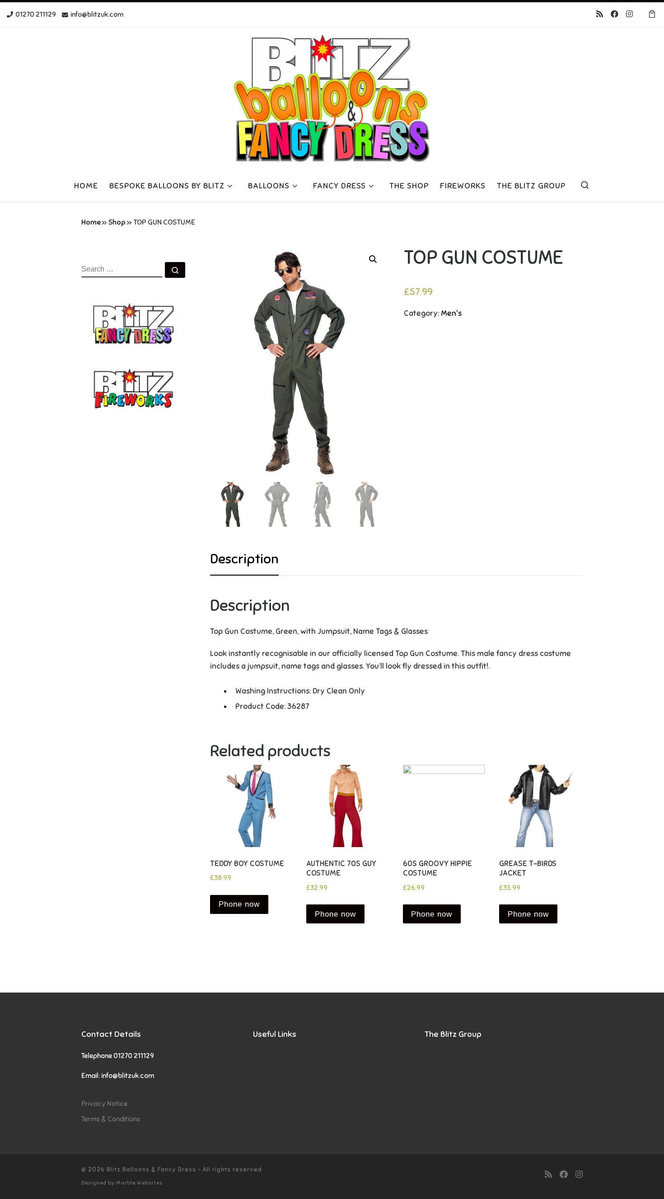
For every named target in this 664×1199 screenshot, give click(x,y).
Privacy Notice (104, 1103)
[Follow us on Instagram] (629, 14)
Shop (117, 222)
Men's (451, 313)
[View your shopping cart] (652, 14)
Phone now (239, 904)
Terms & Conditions (110, 1119)
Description (244, 559)
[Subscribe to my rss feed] (599, 14)
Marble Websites (139, 1183)
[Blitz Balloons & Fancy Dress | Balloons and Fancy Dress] (332, 97)
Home (91, 222)
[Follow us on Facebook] (614, 14)
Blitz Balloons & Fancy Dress (151, 1169)
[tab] (244, 559)
